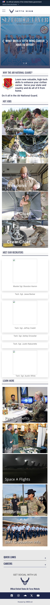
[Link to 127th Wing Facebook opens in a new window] (12, 595)
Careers (8, 563)
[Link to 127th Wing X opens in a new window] (31, 595)
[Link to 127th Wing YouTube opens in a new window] (38, 595)
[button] (10, 4)
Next (45, 41)
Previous (5, 41)
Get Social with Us (25, 574)
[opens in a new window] (18, 595)
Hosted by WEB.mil (25, 602)
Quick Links (10, 557)
